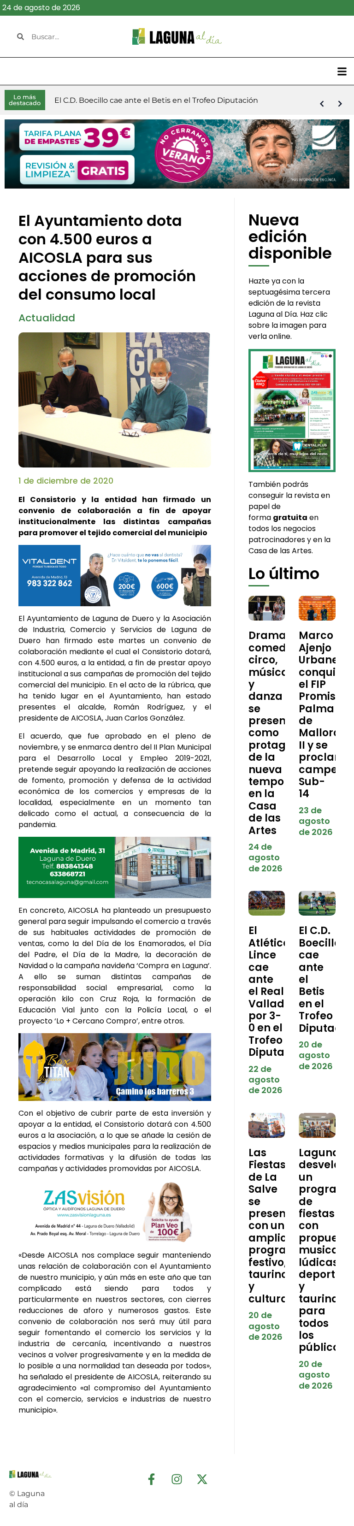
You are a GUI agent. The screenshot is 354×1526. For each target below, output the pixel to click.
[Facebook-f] (151, 1479)
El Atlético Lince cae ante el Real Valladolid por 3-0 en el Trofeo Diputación (277, 991)
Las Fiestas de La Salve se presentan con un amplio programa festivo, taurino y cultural (276, 1226)
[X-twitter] (202, 1479)
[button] (341, 71)
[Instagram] (177, 1479)
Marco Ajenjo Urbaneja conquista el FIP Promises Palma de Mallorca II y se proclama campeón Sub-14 (326, 714)
